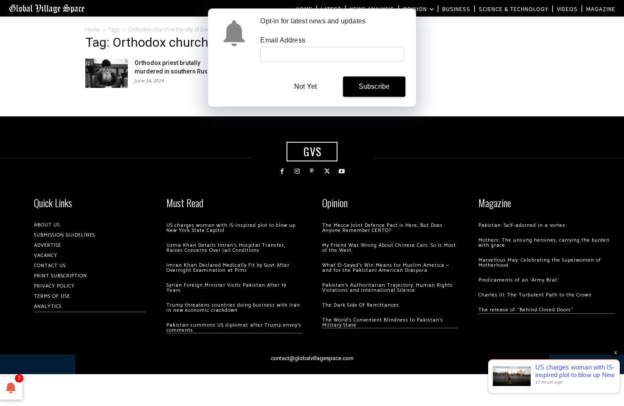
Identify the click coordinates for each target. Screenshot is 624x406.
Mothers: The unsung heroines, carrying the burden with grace (544, 242)
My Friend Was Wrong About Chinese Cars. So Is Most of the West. (389, 247)
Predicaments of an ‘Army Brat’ (518, 280)
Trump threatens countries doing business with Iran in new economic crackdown (233, 307)
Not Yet (305, 86)
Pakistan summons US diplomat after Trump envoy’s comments (233, 327)
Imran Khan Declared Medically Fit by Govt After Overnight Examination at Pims (228, 267)
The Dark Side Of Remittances (360, 305)
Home (92, 29)
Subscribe (374, 86)
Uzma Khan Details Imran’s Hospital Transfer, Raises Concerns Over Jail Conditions (225, 247)
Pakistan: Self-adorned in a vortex (521, 225)
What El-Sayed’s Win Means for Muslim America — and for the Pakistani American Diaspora (385, 267)
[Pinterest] (311, 171)
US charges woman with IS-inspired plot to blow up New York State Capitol (230, 227)
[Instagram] (297, 171)
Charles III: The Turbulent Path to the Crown (535, 295)
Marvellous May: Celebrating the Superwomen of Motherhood (539, 262)
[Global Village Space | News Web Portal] (46, 8)
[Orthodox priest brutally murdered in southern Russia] (106, 73)
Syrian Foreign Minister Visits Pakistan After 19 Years (226, 287)
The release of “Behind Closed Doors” (525, 310)
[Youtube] (342, 171)
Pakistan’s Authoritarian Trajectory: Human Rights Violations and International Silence (387, 287)
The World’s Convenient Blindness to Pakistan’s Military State (382, 322)
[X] (327, 171)
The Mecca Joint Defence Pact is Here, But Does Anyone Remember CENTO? (382, 227)
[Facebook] (282, 171)
